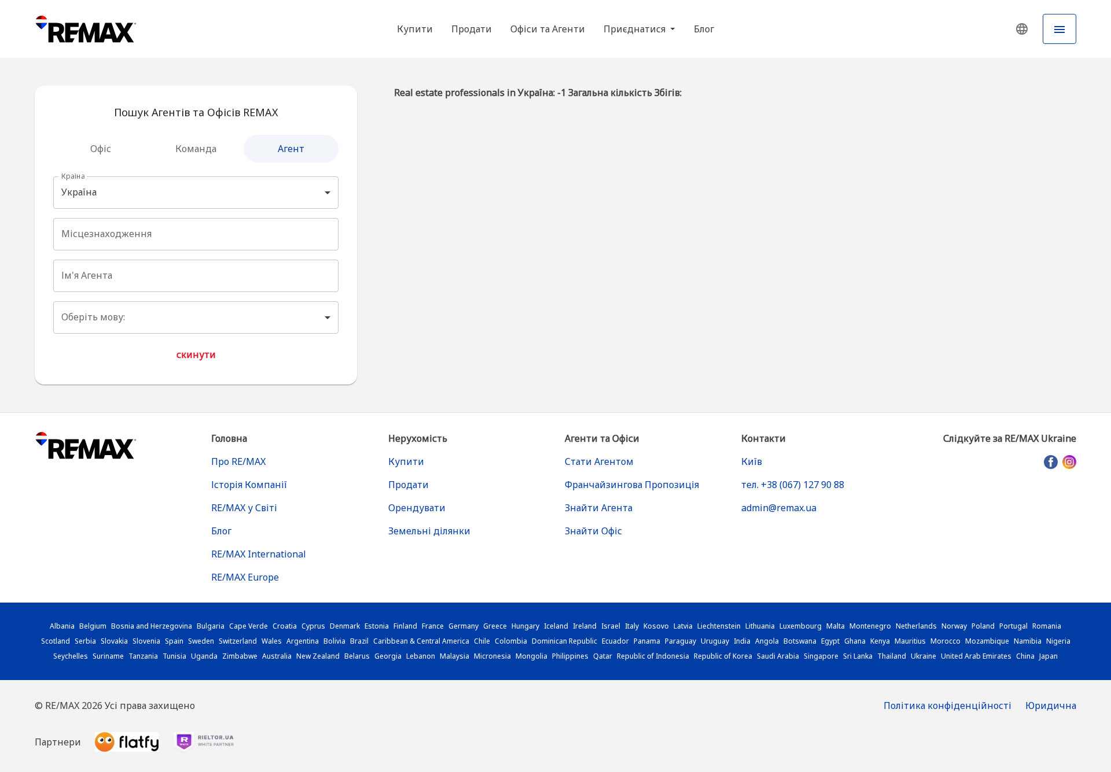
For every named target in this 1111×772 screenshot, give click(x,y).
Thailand (891, 656)
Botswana (799, 641)
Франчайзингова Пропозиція (632, 484)
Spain (174, 641)
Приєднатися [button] (636, 29)
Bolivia (334, 641)
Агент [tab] (291, 148)
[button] (1021, 28)
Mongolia (531, 656)
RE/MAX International (258, 554)
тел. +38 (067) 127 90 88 (792, 484)
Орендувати (417, 507)
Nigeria (1058, 641)
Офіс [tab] (100, 148)
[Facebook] (1051, 462)
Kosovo (656, 626)
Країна (72, 176)
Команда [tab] (195, 148)
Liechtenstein (719, 626)
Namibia (1028, 641)
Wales (272, 641)
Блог (704, 29)
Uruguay (715, 641)
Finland (405, 626)
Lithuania (760, 626)
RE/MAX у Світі (244, 507)
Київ (751, 461)
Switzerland (238, 641)
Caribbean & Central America (421, 641)
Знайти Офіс (593, 530)
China (1025, 656)
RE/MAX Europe (245, 577)
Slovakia (114, 641)
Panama (647, 641)
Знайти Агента (598, 507)
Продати (471, 29)
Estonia (377, 626)
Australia (277, 656)
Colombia (511, 641)
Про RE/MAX (238, 461)
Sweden (201, 641)
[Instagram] (1069, 462)
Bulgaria (211, 626)
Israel (610, 626)
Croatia (285, 626)
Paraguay (680, 641)
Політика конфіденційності (947, 705)
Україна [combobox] (79, 192)
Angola (767, 641)
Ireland (585, 626)
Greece (495, 626)
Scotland (55, 641)
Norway (954, 626)
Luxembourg (800, 626)
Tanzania (143, 656)
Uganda (204, 656)
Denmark (345, 626)
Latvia (683, 626)
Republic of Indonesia (653, 656)
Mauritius (910, 641)
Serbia (85, 641)
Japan (1048, 656)
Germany (463, 626)
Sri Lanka (858, 656)
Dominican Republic (564, 641)
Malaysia (454, 656)
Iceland (556, 626)
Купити (415, 29)
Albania (62, 626)
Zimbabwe (239, 656)
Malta (835, 626)
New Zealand (318, 656)
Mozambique (987, 641)
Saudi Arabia (778, 656)
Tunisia (174, 656)
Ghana (855, 641)
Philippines (570, 656)
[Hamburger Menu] (1059, 29)
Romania (1046, 626)
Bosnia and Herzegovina (151, 626)
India (742, 641)
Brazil (359, 641)
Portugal (1013, 626)
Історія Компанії (249, 484)
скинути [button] (196, 354)
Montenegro (870, 626)
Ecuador (615, 641)
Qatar (602, 656)
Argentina (302, 641)
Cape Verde (248, 626)
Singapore (821, 656)
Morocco (945, 641)
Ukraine (923, 656)
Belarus (357, 656)
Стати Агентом (599, 461)
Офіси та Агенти (547, 29)
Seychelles (70, 656)
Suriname (108, 656)
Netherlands (916, 626)
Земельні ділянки (429, 530)
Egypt (830, 641)
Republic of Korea (723, 656)
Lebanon (420, 656)
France (433, 626)
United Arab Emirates (976, 656)
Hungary (525, 626)
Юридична (1050, 705)
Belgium (92, 626)
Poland (983, 626)
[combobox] (194, 234)
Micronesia (492, 656)
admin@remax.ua (778, 507)
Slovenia (146, 641)
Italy (632, 626)
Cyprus (313, 626)
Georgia (388, 656)
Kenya (880, 641)
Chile (482, 641)
